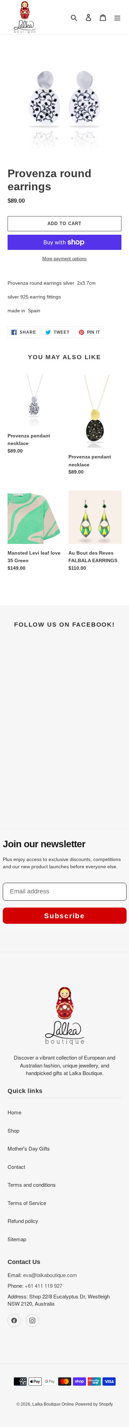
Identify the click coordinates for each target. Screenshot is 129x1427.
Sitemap (17, 1239)
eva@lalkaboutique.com (50, 1274)
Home (14, 1112)
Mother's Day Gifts (29, 1148)
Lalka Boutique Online (53, 1404)
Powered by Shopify (94, 1404)
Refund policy (23, 1220)
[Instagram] (32, 1320)
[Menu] (117, 17)
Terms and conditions (32, 1184)
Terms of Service (27, 1202)
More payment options (64, 258)
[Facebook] (14, 1320)
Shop (13, 1130)
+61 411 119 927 (43, 1285)
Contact (16, 1166)
